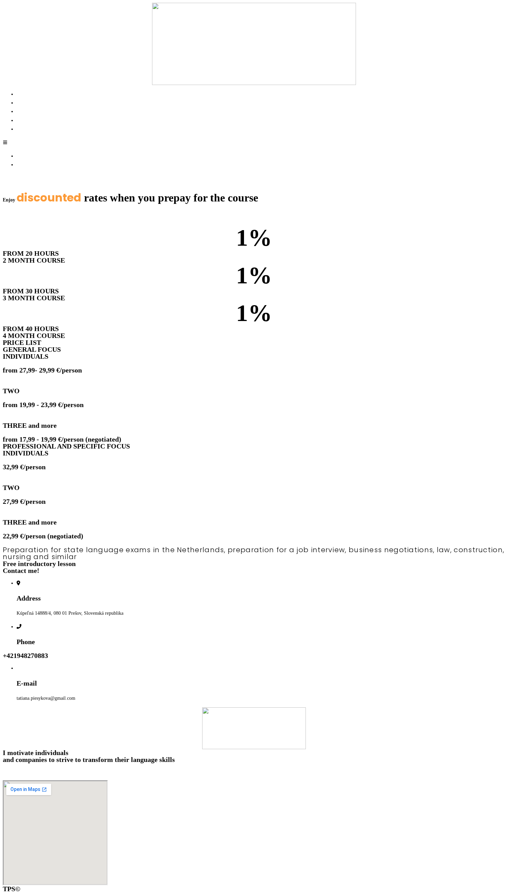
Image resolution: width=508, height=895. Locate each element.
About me (26, 102)
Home (22, 94)
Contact (24, 129)
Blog (21, 120)
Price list (25, 111)
